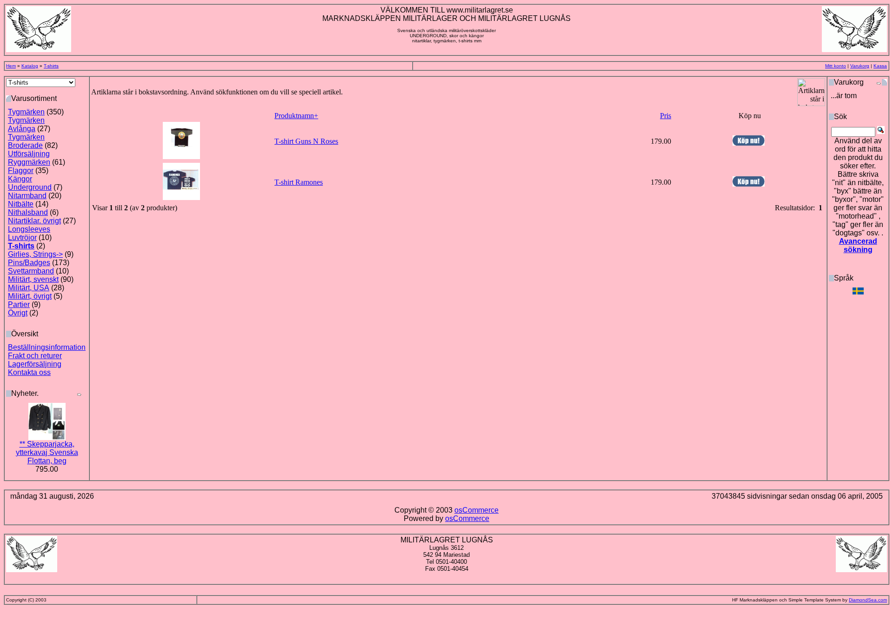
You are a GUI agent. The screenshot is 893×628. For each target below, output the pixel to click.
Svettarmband (31, 271)
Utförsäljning (29, 154)
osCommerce (476, 510)
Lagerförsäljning (34, 364)
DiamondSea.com (868, 599)
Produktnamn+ (296, 116)
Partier (19, 304)
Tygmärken (26, 112)
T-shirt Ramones (298, 182)
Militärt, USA (28, 288)
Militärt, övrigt (30, 296)
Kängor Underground (30, 183)
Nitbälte (20, 204)
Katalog (29, 65)
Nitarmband (27, 196)
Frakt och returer (35, 356)
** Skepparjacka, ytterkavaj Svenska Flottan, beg (47, 452)
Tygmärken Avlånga (26, 124)
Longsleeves (29, 229)
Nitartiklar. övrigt (34, 221)
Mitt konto (835, 65)
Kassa (880, 65)
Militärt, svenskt (33, 279)
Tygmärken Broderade (26, 141)
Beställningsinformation (47, 347)
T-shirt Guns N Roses (306, 141)
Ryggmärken (29, 162)
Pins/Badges (29, 263)
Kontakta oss (29, 372)
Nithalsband (28, 212)
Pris (665, 116)
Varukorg (859, 65)
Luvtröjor (22, 237)
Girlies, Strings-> (35, 254)
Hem (11, 65)
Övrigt (17, 313)
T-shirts (51, 65)
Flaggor (20, 170)
